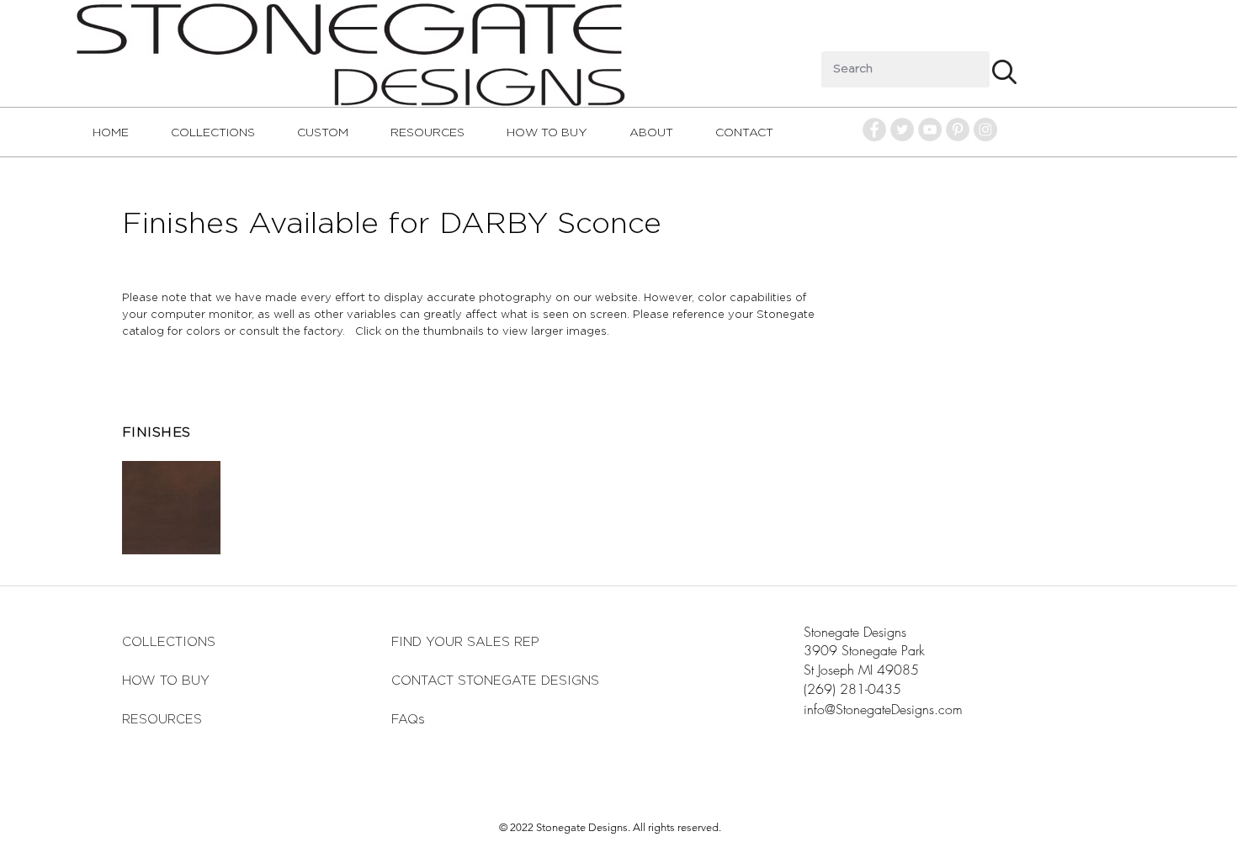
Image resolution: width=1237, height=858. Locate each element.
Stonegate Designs (855, 631)
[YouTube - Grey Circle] (930, 129)
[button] (171, 507)
